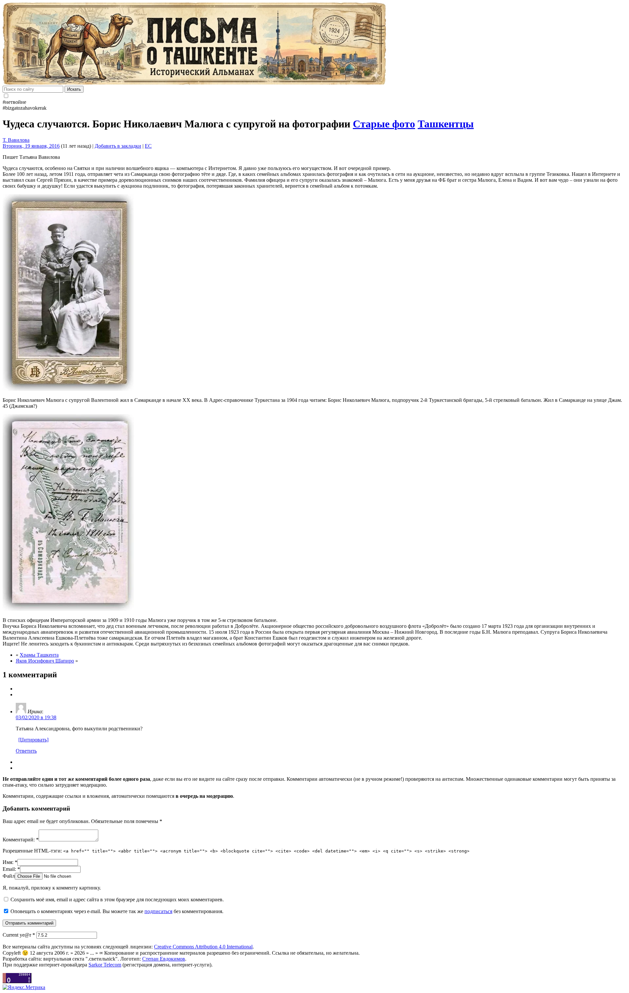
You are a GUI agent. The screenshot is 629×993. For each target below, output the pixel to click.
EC (148, 146)
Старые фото (384, 124)
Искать (74, 89)
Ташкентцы (446, 124)
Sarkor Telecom (104, 964)
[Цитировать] (33, 739)
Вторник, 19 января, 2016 (31, 146)
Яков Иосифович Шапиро (45, 661)
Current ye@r (19, 935)
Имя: (10, 862)
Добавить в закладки (118, 146)
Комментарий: (21, 839)
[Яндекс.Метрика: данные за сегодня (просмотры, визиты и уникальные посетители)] (24, 987)
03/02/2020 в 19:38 (36, 717)
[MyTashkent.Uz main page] (314, 44)
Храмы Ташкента (39, 655)
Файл (9, 876)
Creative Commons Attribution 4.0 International (203, 946)
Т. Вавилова (16, 140)
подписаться (158, 911)
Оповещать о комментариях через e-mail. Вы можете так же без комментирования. (116, 911)
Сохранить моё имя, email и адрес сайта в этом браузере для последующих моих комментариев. (117, 899)
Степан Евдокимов (163, 959)
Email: (11, 869)
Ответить (26, 751)
